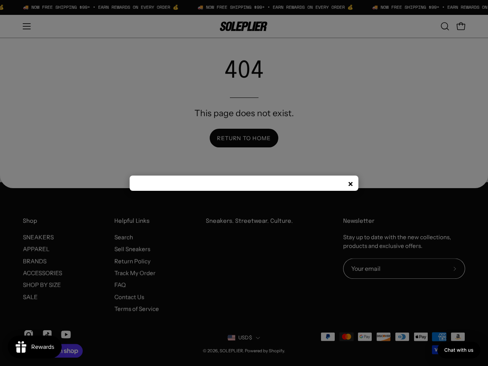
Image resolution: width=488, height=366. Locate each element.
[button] (458, 350)
